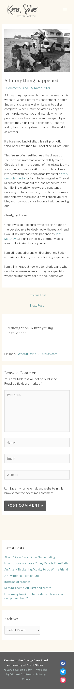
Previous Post (37, 295)
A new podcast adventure (21, 576)
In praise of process (17, 582)
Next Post (37, 305)
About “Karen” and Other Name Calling (29, 557)
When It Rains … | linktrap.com (37, 354)
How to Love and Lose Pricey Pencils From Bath (36, 563)
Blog (25, 88)
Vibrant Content (21, 674)
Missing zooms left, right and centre (27, 588)
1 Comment (12, 88)
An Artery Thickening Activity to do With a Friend (36, 569)
